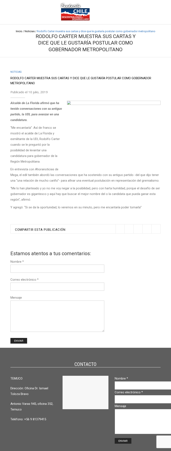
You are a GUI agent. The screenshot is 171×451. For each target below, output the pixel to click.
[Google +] (146, 228)
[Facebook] (128, 228)
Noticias (30, 31)
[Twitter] (120, 228)
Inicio (19, 31)
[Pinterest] (137, 228)
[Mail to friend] (155, 228)
